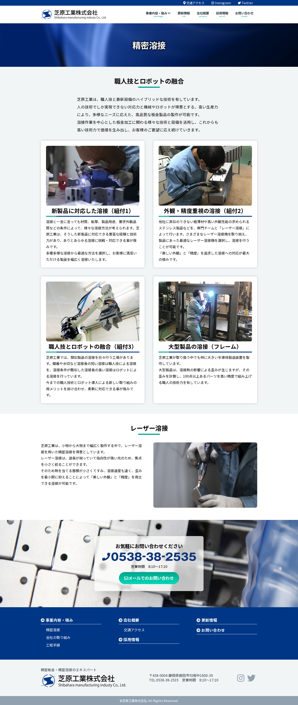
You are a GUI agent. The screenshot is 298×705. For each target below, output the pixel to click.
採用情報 (131, 639)
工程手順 (53, 645)
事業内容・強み (59, 620)
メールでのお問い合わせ (151, 578)
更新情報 (208, 620)
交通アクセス (134, 629)
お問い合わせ (212, 630)
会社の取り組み (58, 637)
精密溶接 (53, 629)
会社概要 (131, 620)
